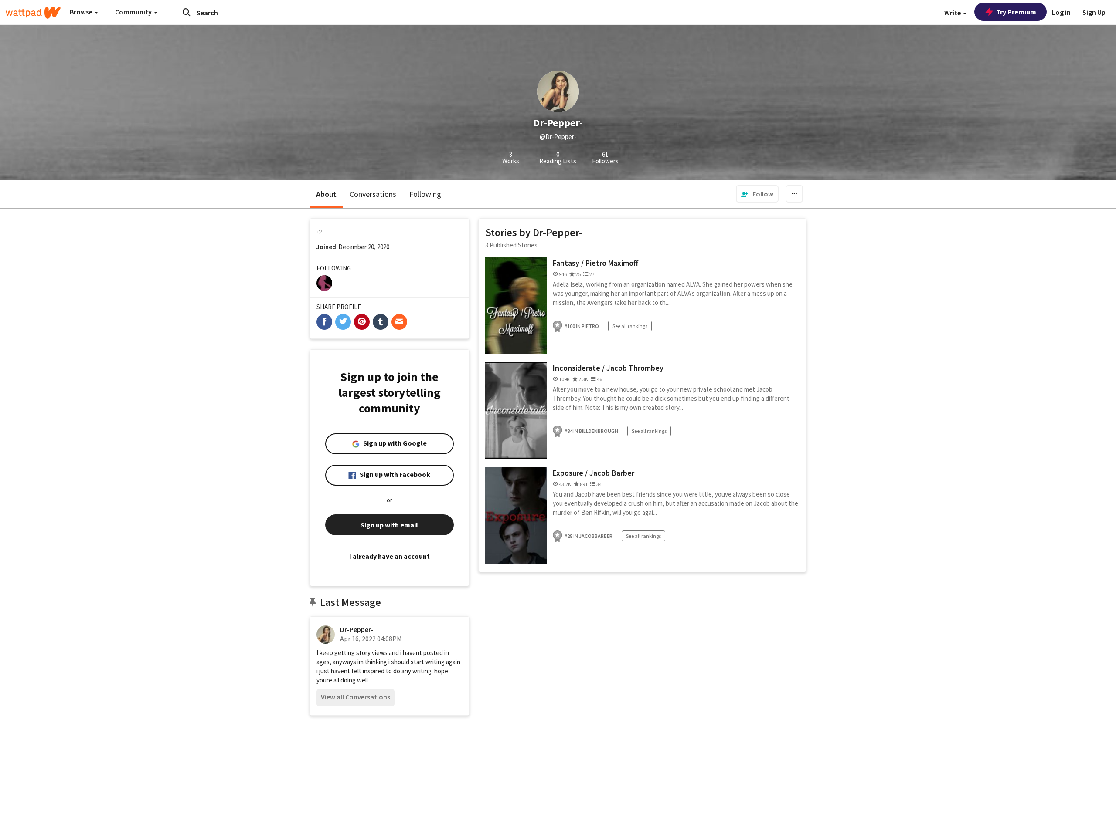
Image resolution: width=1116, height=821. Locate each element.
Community (134, 11)
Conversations (373, 194)
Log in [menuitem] (1061, 12)
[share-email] (399, 322)
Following (425, 194)
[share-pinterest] (362, 322)
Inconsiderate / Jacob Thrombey (608, 368)
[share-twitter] (343, 322)
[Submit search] (186, 12)
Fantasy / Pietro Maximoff (595, 263)
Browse (82, 11)
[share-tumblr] (380, 322)
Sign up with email (389, 524)
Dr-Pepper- (357, 629)
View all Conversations (355, 697)
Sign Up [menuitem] (1094, 12)
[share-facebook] (324, 322)
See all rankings (629, 326)
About (326, 194)
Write (953, 12)
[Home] (33, 12)
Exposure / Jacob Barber (593, 473)
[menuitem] (757, 194)
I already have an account (389, 556)
